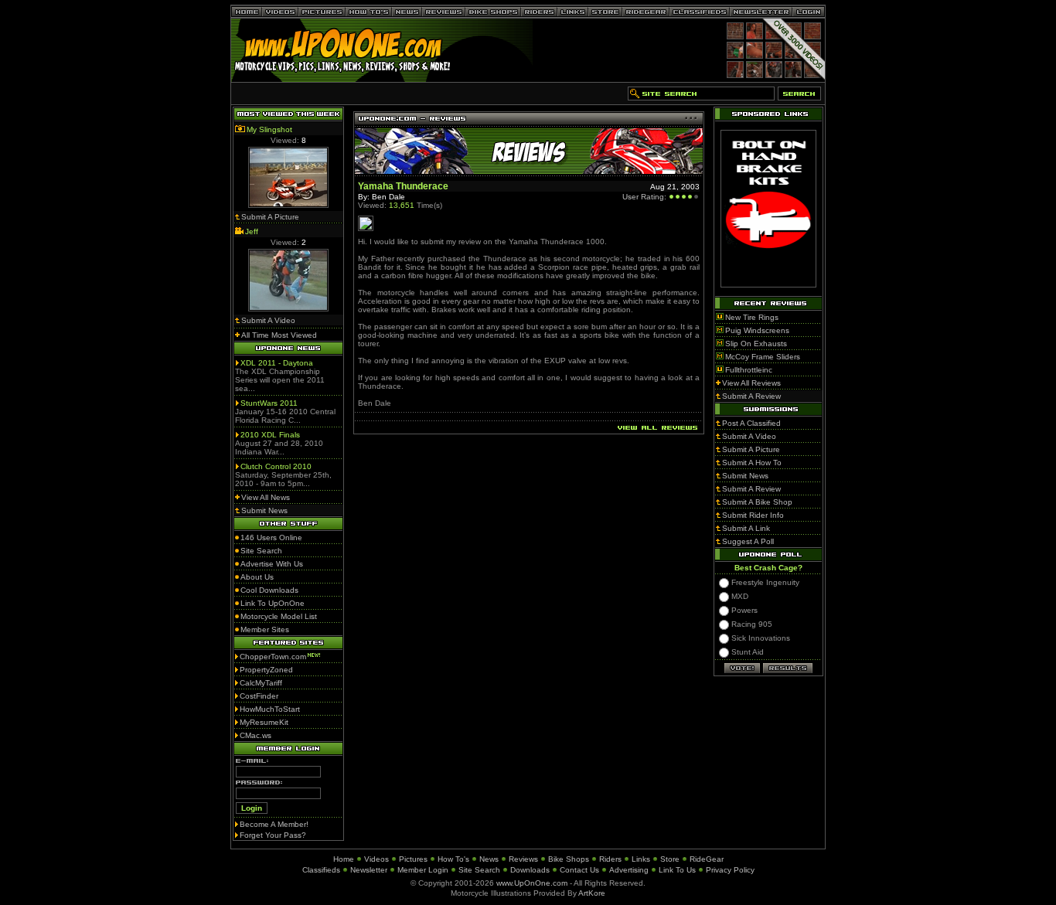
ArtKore (591, 893)
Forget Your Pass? (273, 835)
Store (670, 859)
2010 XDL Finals (270, 434)
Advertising (629, 870)
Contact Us (579, 870)
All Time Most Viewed (279, 335)
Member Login (422, 870)
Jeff (251, 231)
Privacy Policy (730, 870)
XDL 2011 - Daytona (276, 363)
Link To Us (677, 870)
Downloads (530, 870)
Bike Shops (568, 859)
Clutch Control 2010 (276, 466)
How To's (453, 859)
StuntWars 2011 (269, 403)
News (489, 859)
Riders (610, 859)
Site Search (479, 870)
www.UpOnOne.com (531, 883)
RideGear (707, 859)
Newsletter (368, 870)
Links (641, 859)
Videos (376, 859)
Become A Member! (274, 824)
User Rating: (644, 196)
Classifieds (321, 870)
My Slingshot (269, 129)
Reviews (523, 859)
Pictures (413, 859)
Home (343, 859)
